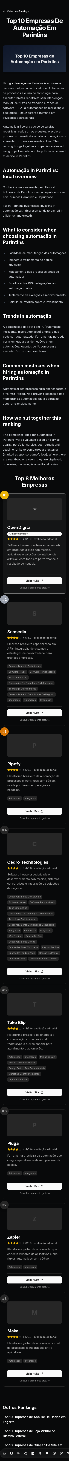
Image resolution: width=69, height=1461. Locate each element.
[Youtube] (47, 1453)
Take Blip (16, 1022)
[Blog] (11, 1453)
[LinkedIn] (32, 1453)
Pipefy (14, 763)
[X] (40, 1453)
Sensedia (16, 631)
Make (12, 1330)
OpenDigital (19, 527)
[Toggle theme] (54, 1453)
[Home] (4, 1453)
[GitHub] (25, 1453)
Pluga (13, 1143)
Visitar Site (32, 580)
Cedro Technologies (27, 862)
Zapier (13, 1237)
